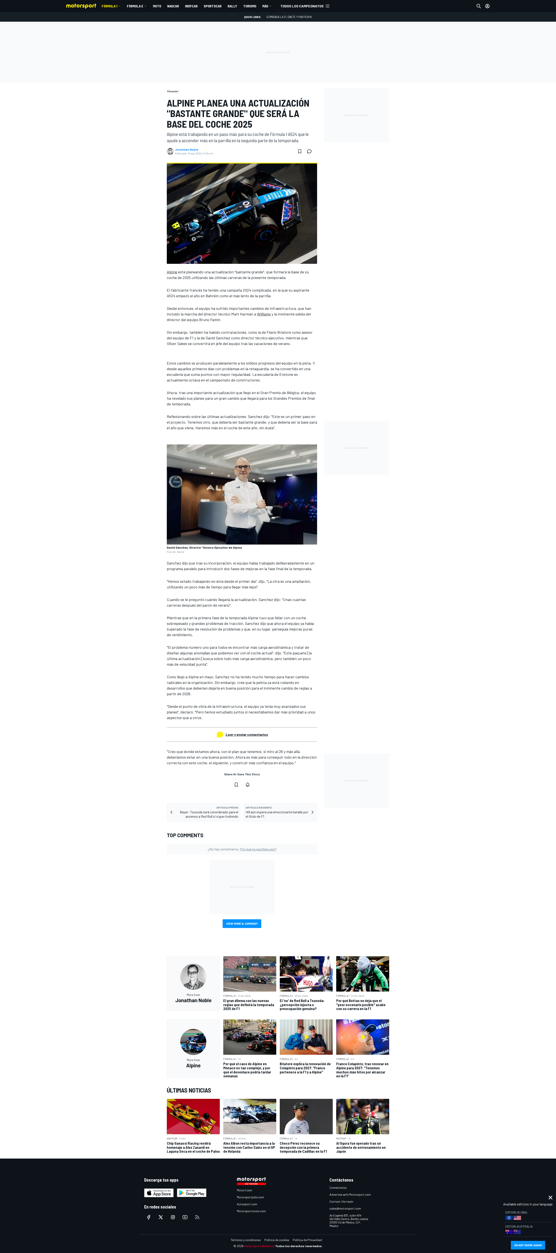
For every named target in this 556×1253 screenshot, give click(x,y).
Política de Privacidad (307, 1240)
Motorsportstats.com (251, 1211)
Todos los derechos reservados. (299, 1246)
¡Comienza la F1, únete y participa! (289, 17)
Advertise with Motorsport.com (350, 1194)
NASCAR (173, 6)
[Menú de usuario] (487, 6)
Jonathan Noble (186, 149)
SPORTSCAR (213, 6)
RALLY (232, 6)
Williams (264, 314)
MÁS (265, 6)
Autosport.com (247, 1204)
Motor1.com (244, 1190)
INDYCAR (191, 6)
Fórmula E (135, 6)
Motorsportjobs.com (250, 1197)
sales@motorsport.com (345, 1208)
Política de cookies (276, 1240)
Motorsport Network (259, 1246)
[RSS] (197, 1217)
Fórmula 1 (109, 6)
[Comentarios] (310, 151)
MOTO (157, 6)
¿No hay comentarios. (242, 849)
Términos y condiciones (246, 1240)
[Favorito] (299, 151)
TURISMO (249, 6)
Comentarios (338, 1187)
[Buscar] (478, 6)
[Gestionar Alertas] (247, 784)
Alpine (172, 271)
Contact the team (341, 1201)
